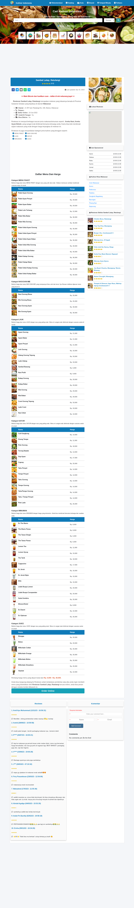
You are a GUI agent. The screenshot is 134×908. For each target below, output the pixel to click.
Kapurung (92, 206)
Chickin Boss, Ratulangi (102, 219)
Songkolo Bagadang (96, 196)
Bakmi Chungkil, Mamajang (103, 276)
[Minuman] (79, 35)
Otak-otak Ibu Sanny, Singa (103, 247)
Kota (81, 3)
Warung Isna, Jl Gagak (102, 240)
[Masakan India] (46, 35)
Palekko (91, 193)
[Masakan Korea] (71, 35)
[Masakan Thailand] (104, 35)
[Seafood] (95, 35)
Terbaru (119, 3)
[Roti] (87, 35)
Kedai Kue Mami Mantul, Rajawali (106, 254)
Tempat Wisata (105, 3)
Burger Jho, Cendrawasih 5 (103, 233)
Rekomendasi (56, 3)
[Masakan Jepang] (63, 35)
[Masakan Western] (22, 35)
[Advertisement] (67, 60)
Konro (91, 186)
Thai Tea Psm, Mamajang (103, 226)
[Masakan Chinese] (30, 35)
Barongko (92, 199)
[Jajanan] (55, 35)
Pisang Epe (93, 203)
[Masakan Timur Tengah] (112, 35)
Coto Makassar (94, 183)
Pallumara (92, 189)
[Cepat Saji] (38, 35)
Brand (91, 3)
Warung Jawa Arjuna (101, 261)
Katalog (70, 3)
